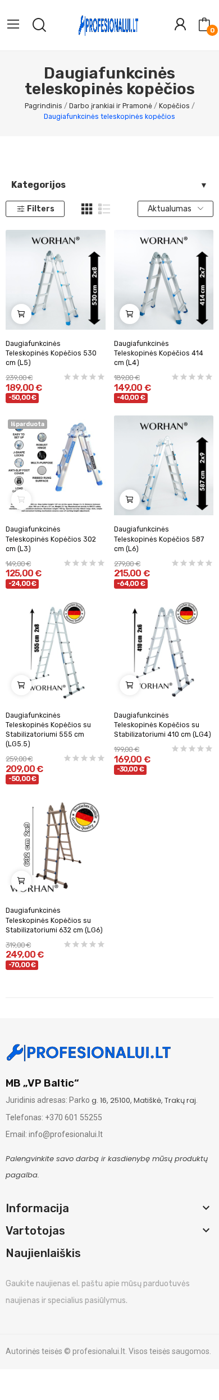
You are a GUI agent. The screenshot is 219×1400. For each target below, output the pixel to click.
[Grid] (87, 209)
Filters (40, 209)
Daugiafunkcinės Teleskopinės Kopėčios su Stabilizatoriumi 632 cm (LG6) (54, 920)
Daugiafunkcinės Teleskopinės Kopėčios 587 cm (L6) (159, 538)
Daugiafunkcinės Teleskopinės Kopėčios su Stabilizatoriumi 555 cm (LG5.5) (48, 729)
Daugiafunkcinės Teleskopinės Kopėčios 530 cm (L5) (51, 353)
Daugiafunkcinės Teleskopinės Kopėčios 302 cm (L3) (51, 538)
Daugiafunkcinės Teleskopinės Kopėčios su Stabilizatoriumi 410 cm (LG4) (162, 724)
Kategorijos (38, 184)
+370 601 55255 (73, 1117)
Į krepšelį (21, 314)
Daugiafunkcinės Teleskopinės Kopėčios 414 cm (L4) (158, 353)
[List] (104, 209)
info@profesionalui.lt (66, 1134)
